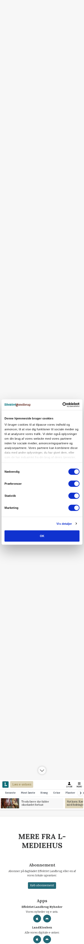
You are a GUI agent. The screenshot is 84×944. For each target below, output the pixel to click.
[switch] (74, 484)
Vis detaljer (64, 523)
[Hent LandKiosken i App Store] (37, 939)
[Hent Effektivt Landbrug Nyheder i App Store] (37, 918)
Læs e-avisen (21, 784)
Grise (56, 792)
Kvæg (44, 792)
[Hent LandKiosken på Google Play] (47, 939)
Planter (70, 792)
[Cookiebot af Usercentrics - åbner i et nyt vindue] (62, 404)
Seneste (10, 792)
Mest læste (28, 792)
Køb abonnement (42, 885)
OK (42, 536)
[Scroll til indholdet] (42, 770)
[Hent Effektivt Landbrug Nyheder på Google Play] (47, 918)
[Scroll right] (80, 793)
